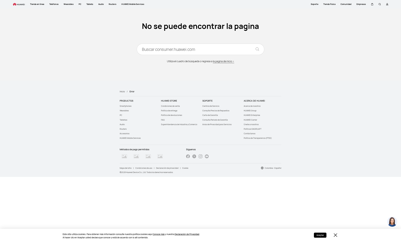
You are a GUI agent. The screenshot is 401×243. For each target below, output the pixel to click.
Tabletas (123, 120)
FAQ (163, 120)
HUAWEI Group (250, 110)
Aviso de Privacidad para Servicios (217, 124)
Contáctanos (249, 133)
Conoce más (159, 234)
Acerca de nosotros (252, 106)
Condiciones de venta (170, 106)
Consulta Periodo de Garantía (215, 120)
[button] (372, 4)
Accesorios (124, 133)
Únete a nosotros (251, 124)
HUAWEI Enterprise (252, 115)
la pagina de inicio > (223, 61)
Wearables (124, 110)
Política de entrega (169, 110)
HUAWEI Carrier (250, 120)
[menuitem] (138, 106)
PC (121, 115)
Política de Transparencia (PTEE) (258, 138)
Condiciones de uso (143, 168)
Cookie (185, 168)
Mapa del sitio (126, 168)
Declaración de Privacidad (187, 234)
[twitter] (194, 156)
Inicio (122, 91)
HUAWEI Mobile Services (130, 138)
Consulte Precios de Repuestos (215, 110)
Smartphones (125, 106)
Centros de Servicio (210, 106)
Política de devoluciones (171, 115)
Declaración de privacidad (167, 168)
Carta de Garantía (210, 115)
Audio (122, 124)
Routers (123, 129)
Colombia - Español (273, 168)
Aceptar (320, 235)
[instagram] (200, 156)
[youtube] (207, 156)
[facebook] (188, 156)
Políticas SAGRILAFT (252, 129)
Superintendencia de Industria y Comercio (179, 124)
